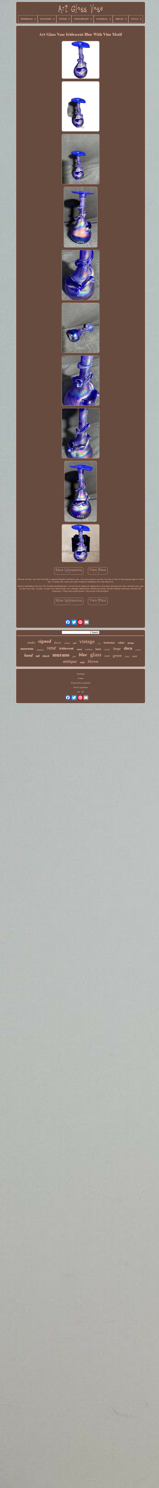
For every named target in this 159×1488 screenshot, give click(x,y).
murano (60, 655)
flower (57, 642)
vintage (87, 641)
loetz (98, 649)
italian (67, 643)
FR (83, 692)
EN (78, 692)
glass (95, 655)
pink (74, 656)
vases (79, 649)
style (82, 662)
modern (138, 650)
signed (44, 640)
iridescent (66, 648)
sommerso (40, 650)
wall (99, 643)
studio (31, 642)
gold (74, 643)
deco (128, 648)
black (46, 656)
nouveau (26, 649)
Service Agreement (81, 687)
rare (107, 655)
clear (127, 656)
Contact (80, 678)
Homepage (81, 673)
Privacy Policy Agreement (80, 682)
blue (83, 654)
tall (38, 656)
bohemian (109, 642)
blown (93, 661)
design (130, 643)
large (117, 649)
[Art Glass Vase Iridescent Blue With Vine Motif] (80, 60)
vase (51, 648)
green (117, 655)
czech (134, 656)
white (121, 642)
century (88, 649)
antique (70, 661)
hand (28, 655)
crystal (107, 649)
